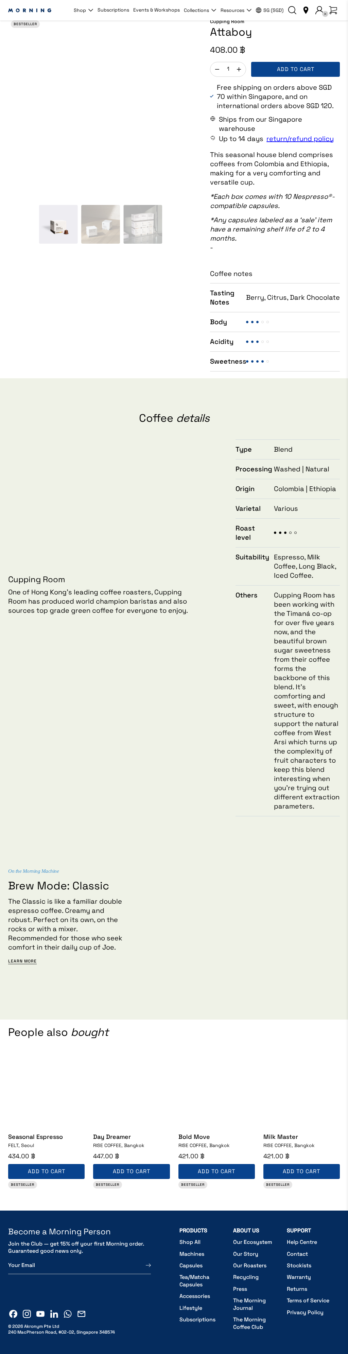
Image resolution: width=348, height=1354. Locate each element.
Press (240, 1288)
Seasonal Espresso (35, 1137)
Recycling (246, 1277)
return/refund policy (300, 138)
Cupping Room (227, 21)
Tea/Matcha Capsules (194, 1280)
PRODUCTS (193, 1230)
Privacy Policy (305, 1312)
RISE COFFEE (118, 1145)
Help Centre (302, 1242)
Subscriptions (113, 10)
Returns (297, 1288)
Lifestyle (190, 1308)
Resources (232, 10)
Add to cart (295, 69)
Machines (191, 1253)
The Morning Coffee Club (249, 1323)
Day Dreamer (112, 1137)
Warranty (299, 1277)
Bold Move (194, 1137)
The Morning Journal (249, 1304)
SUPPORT (299, 1230)
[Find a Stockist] (306, 10)
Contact (297, 1253)
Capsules (191, 1265)
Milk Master (280, 1137)
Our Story (245, 1253)
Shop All (190, 1242)
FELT (21, 1145)
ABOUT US (246, 1230)
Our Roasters (249, 1265)
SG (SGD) (273, 10)
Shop (80, 10)
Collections (196, 10)
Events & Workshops (156, 10)
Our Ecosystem (252, 1242)
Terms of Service (308, 1300)
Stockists (299, 1265)
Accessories (194, 1296)
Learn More (22, 961)
